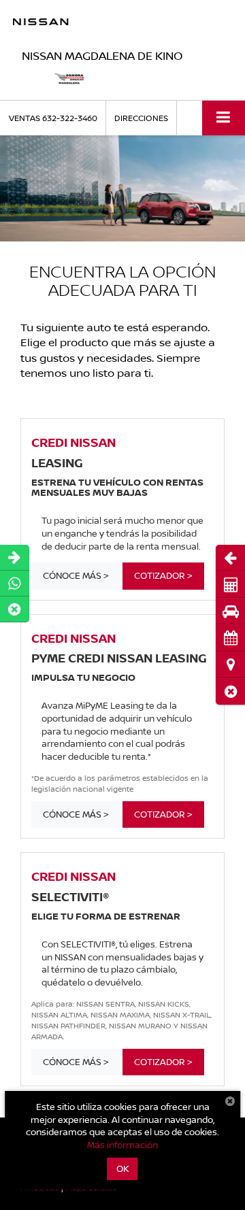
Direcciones (141, 118)
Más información (122, 1145)
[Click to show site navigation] (223, 118)
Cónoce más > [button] (76, 575)
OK (122, 1168)
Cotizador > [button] (163, 575)
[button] (230, 691)
